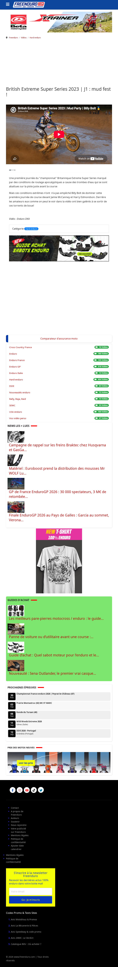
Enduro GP (15, 366)
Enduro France (17, 360)
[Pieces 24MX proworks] (59, 22)
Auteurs (15, 818)
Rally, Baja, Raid (17, 398)
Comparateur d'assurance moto (59, 338)
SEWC (12, 405)
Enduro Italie (16, 373)
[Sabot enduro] (59, 248)
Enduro (13, 353)
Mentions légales (20, 835)
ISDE (11, 385)
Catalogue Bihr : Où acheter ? (26, 944)
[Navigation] (8, 5)
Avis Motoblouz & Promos (24, 919)
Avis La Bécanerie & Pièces (24, 925)
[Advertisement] (59, 63)
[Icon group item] (13, 790)
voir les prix (26, 763)
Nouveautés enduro (19, 392)
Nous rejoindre (18, 825)
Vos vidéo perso (17, 418)
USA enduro (15, 411)
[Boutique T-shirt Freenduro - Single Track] (59, 560)
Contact (15, 807)
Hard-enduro (31, 228)
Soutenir (15, 821)
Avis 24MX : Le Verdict (22, 937)
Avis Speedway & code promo (26, 931)
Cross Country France (20, 347)
